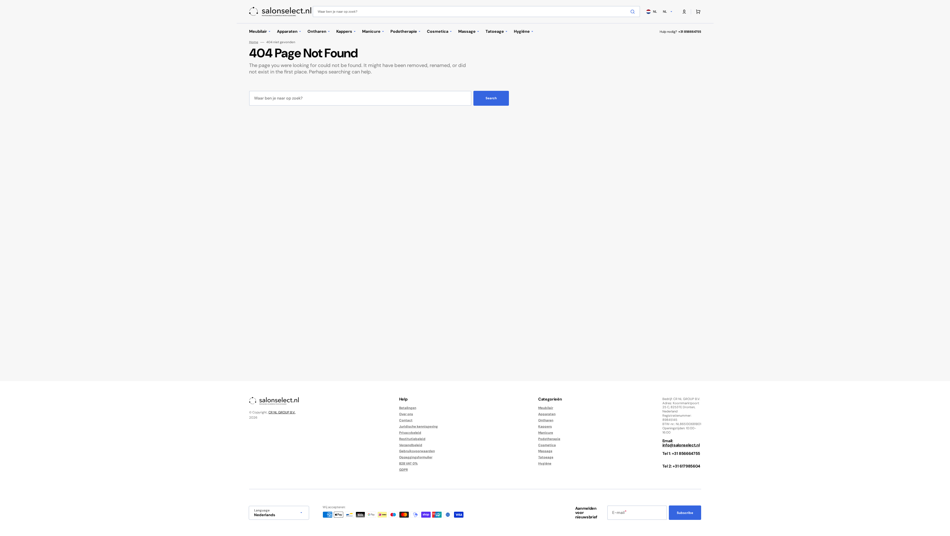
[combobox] (476, 11)
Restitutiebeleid (412, 439)
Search (491, 98)
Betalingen (407, 408)
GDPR (403, 470)
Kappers (545, 426)
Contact (406, 420)
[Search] (633, 11)
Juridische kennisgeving (418, 426)
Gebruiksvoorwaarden (417, 451)
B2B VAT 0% (408, 463)
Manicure (545, 433)
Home (253, 42)
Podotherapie (549, 439)
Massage (545, 451)
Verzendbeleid (410, 445)
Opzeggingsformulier (415, 457)
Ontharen (545, 420)
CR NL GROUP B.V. (281, 412)
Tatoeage (545, 457)
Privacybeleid (410, 433)
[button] (684, 11)
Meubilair (545, 408)
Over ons (406, 414)
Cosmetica (547, 445)
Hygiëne (544, 463)
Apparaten (547, 414)
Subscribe (685, 513)
